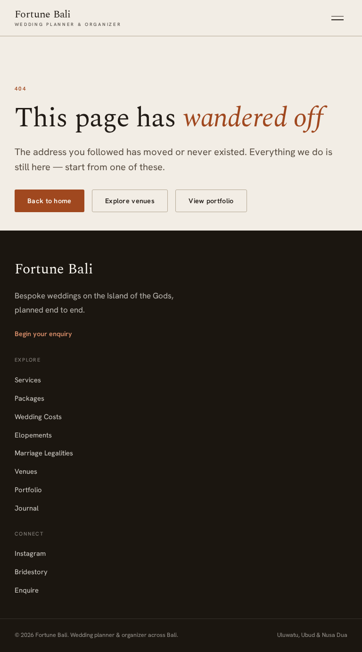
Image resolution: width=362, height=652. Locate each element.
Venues (26, 471)
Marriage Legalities (44, 452)
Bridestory (31, 571)
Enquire (27, 590)
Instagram (30, 553)
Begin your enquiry (43, 334)
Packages (29, 398)
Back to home (49, 201)
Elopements (33, 434)
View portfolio (211, 201)
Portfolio (28, 489)
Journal (27, 507)
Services (28, 379)
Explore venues (130, 201)
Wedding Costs (38, 416)
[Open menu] (337, 18)
